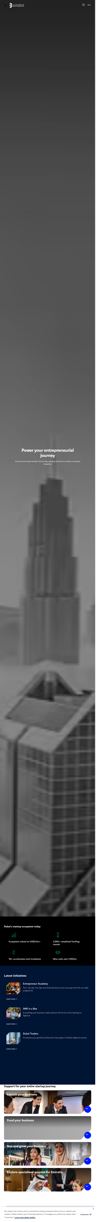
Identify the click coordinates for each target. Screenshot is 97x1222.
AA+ (89, 5)
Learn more (10, 998)
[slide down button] (47, 910)
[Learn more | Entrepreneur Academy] (14, 988)
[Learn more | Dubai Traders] (14, 1038)
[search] (83, 4)
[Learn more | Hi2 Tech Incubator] (14, 1063)
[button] (85, 1214)
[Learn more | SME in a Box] (14, 1013)
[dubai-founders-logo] (17, 5)
